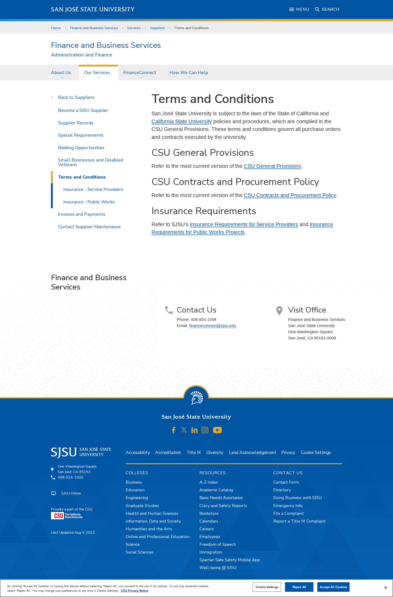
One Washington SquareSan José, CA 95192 (77, 469)
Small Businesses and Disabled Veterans (90, 162)
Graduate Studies (142, 505)
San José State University (93, 9)
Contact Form (286, 482)
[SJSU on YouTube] (217, 430)
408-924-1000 (70, 477)
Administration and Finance (81, 55)
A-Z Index (208, 482)
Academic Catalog (216, 490)
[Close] (386, 588)
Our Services (97, 72)
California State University (181, 121)
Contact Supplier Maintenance (89, 227)
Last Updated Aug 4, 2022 (73, 532)
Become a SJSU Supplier (83, 110)
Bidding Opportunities (81, 148)
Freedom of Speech (217, 544)
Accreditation (168, 453)
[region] (196, 588)
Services (134, 28)
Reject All (299, 587)
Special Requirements (80, 135)
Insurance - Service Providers (93, 189)
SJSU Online (71, 493)
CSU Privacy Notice (134, 590)
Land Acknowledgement (252, 453)
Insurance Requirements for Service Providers (244, 224)
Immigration (210, 552)
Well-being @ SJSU (218, 567)
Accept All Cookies (333, 587)
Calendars (208, 521)
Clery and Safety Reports (223, 505)
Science (133, 544)
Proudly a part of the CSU (71, 509)
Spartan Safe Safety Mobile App (229, 560)
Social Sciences (140, 552)
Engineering (137, 497)
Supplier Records (75, 123)
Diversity (214, 453)
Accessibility (138, 453)
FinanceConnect (139, 72)
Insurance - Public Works (89, 202)
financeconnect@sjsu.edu (212, 325)
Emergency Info (287, 505)
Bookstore (209, 513)
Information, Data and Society (153, 521)
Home (56, 28)
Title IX (193, 453)
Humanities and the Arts (149, 529)
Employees (209, 536)
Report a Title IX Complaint (299, 521)
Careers (206, 529)
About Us (61, 72)
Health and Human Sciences (152, 513)
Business (134, 482)
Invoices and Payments (82, 214)
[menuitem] (62, 72)
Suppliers (157, 28)
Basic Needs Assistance (221, 497)
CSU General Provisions (272, 166)
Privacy (288, 453)
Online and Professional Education (157, 536)
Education (135, 490)
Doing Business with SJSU (297, 497)
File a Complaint (288, 513)
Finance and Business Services (94, 28)
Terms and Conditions (82, 177)
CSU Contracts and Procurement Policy (290, 195)
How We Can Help (188, 72)
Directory (282, 490)
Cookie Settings (316, 453)
